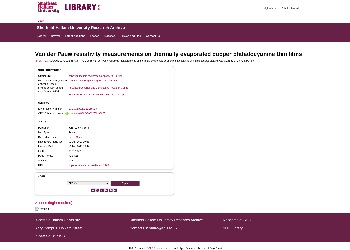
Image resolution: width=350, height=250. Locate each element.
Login (41, 20)
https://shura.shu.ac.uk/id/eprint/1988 (89, 165)
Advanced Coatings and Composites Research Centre (98, 87)
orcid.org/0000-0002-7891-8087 (88, 113)
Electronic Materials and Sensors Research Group (96, 94)
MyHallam (269, 8)
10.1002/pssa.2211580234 (83, 108)
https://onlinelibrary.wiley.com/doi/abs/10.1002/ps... (96, 76)
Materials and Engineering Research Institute (93, 80)
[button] (36, 209)
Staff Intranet (290, 8)
